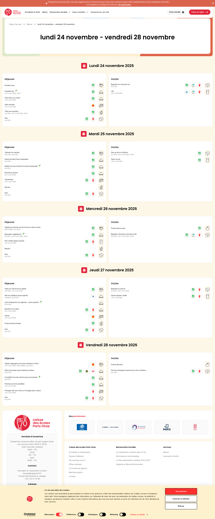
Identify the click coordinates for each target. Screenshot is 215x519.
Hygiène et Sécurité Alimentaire (129, 464)
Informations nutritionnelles (127, 456)
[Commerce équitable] (193, 85)
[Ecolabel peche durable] (93, 296)
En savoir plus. (124, 5)
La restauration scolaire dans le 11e (131, 452)
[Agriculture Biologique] (93, 85)
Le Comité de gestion (78, 468)
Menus (29, 24)
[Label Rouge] (93, 371)
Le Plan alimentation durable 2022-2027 (133, 460)
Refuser (181, 506)
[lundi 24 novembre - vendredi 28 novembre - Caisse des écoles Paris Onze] (13, 12)
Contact (72, 476)
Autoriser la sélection (181, 499)
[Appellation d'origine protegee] (93, 105)
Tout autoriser (181, 491)
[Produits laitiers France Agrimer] (187, 92)
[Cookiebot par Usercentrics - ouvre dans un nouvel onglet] (30, 514)
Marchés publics (76, 472)
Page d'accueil (15, 24)
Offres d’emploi (75, 464)
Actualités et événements (79, 452)
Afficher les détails (137, 515)
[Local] (93, 119)
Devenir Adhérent (76, 456)
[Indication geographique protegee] (87, 371)
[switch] (81, 514)
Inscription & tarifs (171, 456)
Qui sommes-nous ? (77, 460)
